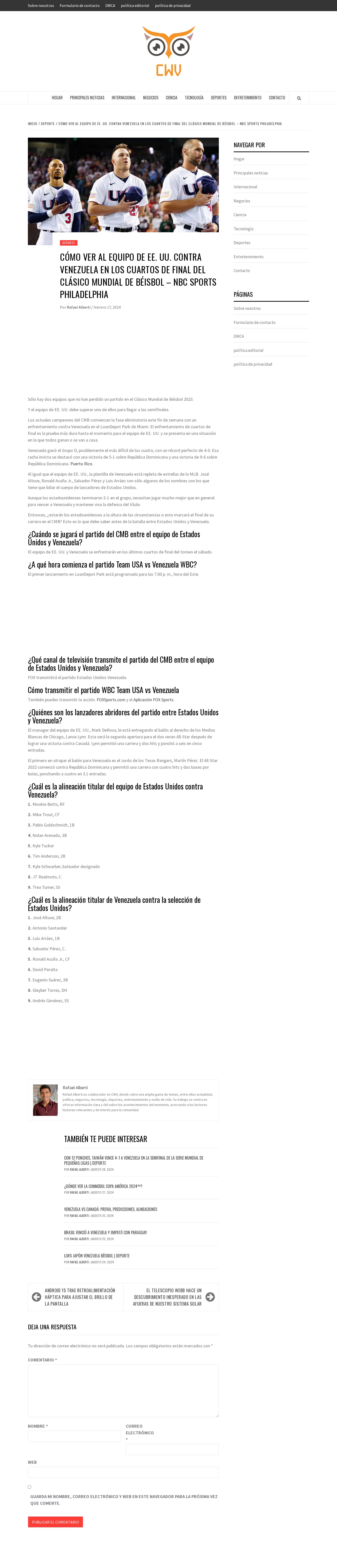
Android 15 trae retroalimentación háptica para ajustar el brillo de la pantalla (80, 1297)
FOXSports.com (111, 699)
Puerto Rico (81, 463)
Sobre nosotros (41, 5)
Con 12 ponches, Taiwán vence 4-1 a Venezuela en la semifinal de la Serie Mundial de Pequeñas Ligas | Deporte (133, 1160)
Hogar (57, 98)
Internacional (124, 98)
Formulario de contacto (80, 5)
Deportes (218, 98)
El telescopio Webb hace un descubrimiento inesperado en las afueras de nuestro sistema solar (167, 1297)
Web (32, 1462)
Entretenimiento (248, 98)
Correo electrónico (138, 1432)
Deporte (68, 243)
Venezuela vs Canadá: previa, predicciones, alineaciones (110, 1209)
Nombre (38, 1426)
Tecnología (194, 98)
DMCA (110, 5)
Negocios (150, 98)
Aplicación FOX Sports (153, 699)
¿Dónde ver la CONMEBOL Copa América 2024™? (103, 1186)
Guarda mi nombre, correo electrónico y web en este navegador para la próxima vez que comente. (124, 1500)
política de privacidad (172, 5)
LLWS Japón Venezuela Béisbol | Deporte (97, 1256)
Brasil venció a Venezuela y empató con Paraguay (105, 1232)
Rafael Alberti (79, 307)
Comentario (42, 1360)
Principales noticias (87, 98)
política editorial (135, 5)
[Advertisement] (123, 358)
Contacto (277, 98)
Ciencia (171, 98)
